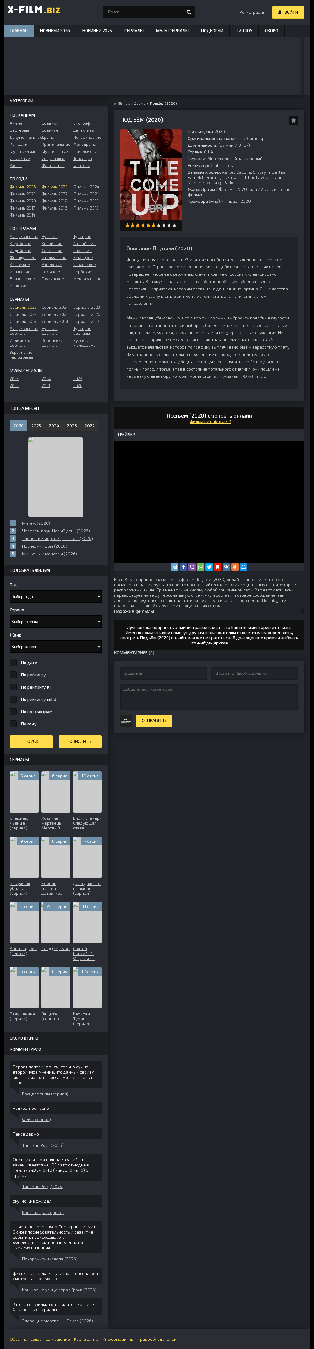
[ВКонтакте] (226, 567)
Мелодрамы (85, 144)
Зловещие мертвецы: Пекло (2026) (57, 1320)
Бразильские (22, 278)
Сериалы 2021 (55, 314)
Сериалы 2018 (55, 321)
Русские (50, 236)
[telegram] (174, 567)
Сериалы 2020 (86, 314)
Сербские (82, 271)
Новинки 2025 (97, 30)
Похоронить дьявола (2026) (50, 1258)
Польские (51, 271)
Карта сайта (86, 1339)
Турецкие (82, 236)
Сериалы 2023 (86, 307)
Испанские (20, 271)
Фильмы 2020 (23, 200)
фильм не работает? (210, 421)
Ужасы (16, 165)
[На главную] (34, 12)
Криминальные (56, 144)
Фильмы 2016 (54, 208)
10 (174, 225)
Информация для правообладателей (139, 1339)
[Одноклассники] (235, 567)
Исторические (87, 137)
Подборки (212, 30)
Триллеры (82, 158)
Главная (19, 30)
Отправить (154, 720)
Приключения (86, 151)
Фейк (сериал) (36, 1119)
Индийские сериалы (20, 343)
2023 (77, 378)
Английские (84, 243)
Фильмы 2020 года (238, 189)
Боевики (50, 123)
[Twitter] (209, 567)
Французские (23, 257)
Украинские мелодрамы (21, 355)
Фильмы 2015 (85, 208)
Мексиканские (87, 278)
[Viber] (192, 567)
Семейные (20, 158)
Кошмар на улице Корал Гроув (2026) (59, 1289)
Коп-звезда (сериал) (43, 1212)
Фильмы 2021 (85, 193)
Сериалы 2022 (23, 314)
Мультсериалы (172, 30)
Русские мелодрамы (84, 343)
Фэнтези (81, 165)
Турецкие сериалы (82, 331)
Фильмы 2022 (54, 193)
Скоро (271, 30)
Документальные (24, 137)
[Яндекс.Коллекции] (217, 567)
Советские (52, 250)
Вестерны (19, 130)
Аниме (16, 123)
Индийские (20, 250)
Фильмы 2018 (86, 200)
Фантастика (53, 165)
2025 (14, 378)
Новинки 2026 (55, 30)
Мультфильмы (23, 151)
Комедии (19, 144)
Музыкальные (55, 151)
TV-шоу (244, 30)
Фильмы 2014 (22, 215)
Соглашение (57, 1339)
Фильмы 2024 (86, 186)
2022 (14, 385)
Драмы (208, 189)
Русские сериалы (50, 331)
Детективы (83, 130)
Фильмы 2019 (54, 200)
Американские (24, 236)
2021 (46, 385)
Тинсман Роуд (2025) (42, 1145)
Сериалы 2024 (55, 307)
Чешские (18, 285)
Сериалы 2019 (23, 321)
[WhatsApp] (200, 567)
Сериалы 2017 (86, 321)
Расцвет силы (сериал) (45, 1093)
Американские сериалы (24, 331)
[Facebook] (183, 567)
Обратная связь (25, 1339)
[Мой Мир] (243, 567)
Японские (82, 250)
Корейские (20, 243)
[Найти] (189, 12)
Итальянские (54, 257)
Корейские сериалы (52, 343)
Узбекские (52, 264)
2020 (77, 385)
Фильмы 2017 (22, 208)
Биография (83, 123)
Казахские (20, 264)
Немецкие (83, 257)
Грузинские (53, 278)
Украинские (84, 264)
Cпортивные (53, 158)
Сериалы (134, 30)
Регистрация (252, 12)
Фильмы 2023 (23, 193)
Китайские (52, 243)
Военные (50, 130)
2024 (46, 378)
